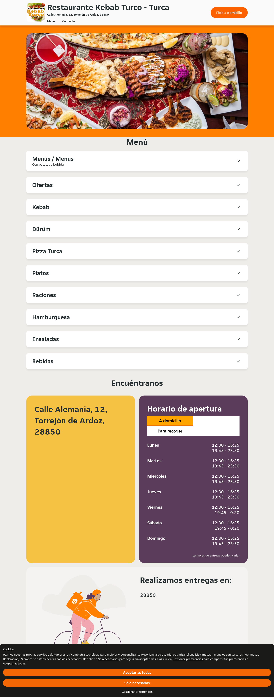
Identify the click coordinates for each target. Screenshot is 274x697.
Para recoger (170, 431)
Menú (51, 21)
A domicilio (170, 421)
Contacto (68, 21)
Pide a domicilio (229, 12)
